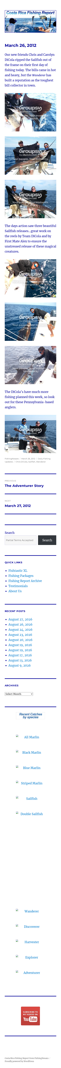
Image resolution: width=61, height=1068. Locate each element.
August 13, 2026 (20, 660)
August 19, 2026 (20, 645)
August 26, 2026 (20, 624)
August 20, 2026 (20, 640)
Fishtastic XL (17, 570)
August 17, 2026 (20, 655)
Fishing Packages (20, 576)
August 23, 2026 (20, 635)
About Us (15, 591)
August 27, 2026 (20, 619)
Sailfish (31, 462)
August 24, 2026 (20, 629)
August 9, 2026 (19, 665)
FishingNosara (12, 458)
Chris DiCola (21, 462)
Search (10, 533)
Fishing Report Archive (25, 581)
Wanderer (41, 462)
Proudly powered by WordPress (19, 1061)
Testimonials (18, 586)
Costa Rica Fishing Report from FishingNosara (26, 1058)
